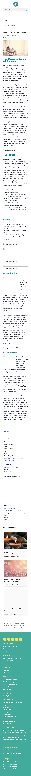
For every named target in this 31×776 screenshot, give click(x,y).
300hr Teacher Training (10, 458)
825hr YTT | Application (10, 766)
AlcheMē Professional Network (12, 753)
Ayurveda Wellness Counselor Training (14, 739)
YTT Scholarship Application (11, 737)
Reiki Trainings (7, 742)
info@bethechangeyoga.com (12, 672)
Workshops (11, 460)
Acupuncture (7, 705)
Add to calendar (11, 432)
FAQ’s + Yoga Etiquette (10, 684)
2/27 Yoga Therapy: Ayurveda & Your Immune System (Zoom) (19, 625)
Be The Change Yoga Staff (11, 467)
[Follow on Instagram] (8, 639)
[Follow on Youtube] (16, 639)
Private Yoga (7, 709)
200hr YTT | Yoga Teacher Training (13, 730)
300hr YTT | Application (10, 764)
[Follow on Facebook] (4, 639)
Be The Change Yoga (10, 508)
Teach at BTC (7, 689)
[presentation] (15, 540)
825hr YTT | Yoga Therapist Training (14, 735)
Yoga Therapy (7, 723)
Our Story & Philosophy (10, 679)
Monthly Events (7, 695)
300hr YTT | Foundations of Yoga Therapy (15, 732)
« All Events (7, 21)
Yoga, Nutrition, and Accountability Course (8, 625)
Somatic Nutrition (8, 719)
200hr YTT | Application (10, 761)
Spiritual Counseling (9, 721)
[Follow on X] (12, 639)
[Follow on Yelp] (20, 639)
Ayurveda (6, 707)
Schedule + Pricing (8, 681)
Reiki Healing (7, 714)
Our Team (6, 686)
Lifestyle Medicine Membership (12, 702)
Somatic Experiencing (9, 716)
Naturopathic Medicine (10, 712)
